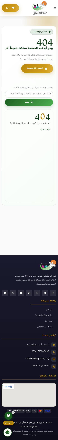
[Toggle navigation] (54, 7)
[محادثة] (7, 432)
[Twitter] (45, 293)
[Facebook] (53, 293)
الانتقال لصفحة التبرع (32, 79)
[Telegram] (5, 293)
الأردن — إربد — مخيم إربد (38, 344)
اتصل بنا (49, 321)
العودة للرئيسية (35, 68)
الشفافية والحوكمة (44, 315)
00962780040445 (40, 352)
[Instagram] (37, 293)
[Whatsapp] (13, 293)
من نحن (49, 310)
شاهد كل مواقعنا (41, 366)
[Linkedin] (29, 293)
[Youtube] (21, 293)
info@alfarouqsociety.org (37, 359)
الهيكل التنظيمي (45, 327)
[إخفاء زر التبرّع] (13, 412)
